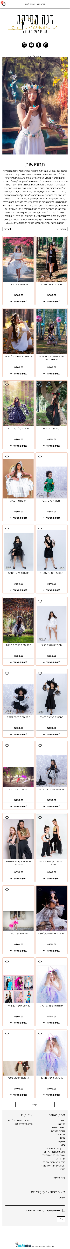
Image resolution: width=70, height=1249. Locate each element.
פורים (62, 1137)
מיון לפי (63, 229)
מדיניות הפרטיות (36, 1210)
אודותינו (61, 1134)
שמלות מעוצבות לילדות (54, 1151)
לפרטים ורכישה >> (51, 301)
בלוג (63, 1144)
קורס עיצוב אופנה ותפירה (54, 1162)
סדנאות (61, 1123)
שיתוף (6, 229)
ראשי (63, 1120)
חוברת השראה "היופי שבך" (53, 1165)
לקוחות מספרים (58, 1130)
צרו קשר (61, 1141)
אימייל (62, 1197)
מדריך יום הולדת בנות (55, 1148)
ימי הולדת (60, 1158)
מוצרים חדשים (58, 1127)
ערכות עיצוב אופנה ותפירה (53, 1155)
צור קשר (59, 1177)
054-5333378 (20, 1123)
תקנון (62, 1169)
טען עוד (35, 1104)
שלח (61, 1219)
